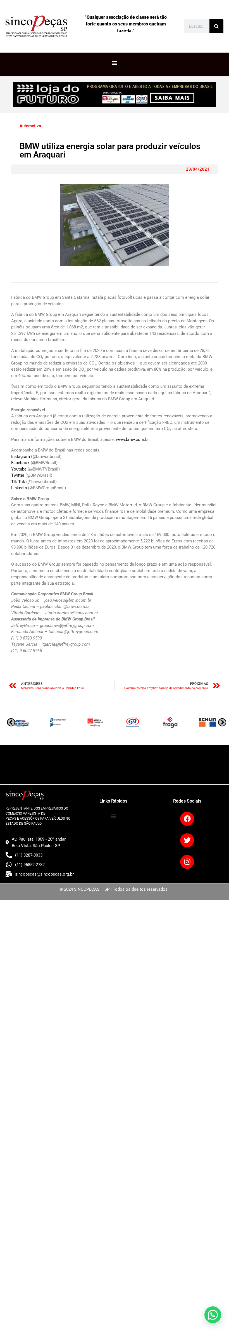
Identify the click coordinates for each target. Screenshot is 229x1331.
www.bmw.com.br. (133, 439)
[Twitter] (187, 840)
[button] (114, 62)
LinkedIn (19, 487)
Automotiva (30, 125)
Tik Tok (18, 481)
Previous (222, 722)
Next (11, 722)
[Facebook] (187, 819)
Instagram (21, 456)
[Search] (216, 26)
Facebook (21, 462)
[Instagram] (187, 862)
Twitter (18, 475)
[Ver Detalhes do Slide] (114, 94)
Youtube (19, 469)
